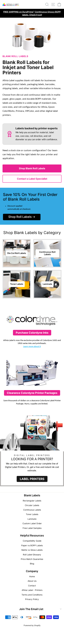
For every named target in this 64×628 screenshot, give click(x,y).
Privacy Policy (32, 599)
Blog (32, 563)
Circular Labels (32, 505)
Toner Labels (32, 514)
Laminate (32, 519)
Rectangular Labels (32, 500)
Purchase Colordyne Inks (32, 332)
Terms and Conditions (32, 595)
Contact (32, 585)
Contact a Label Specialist (32, 178)
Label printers (32, 479)
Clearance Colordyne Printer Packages (32, 392)
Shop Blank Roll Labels (32, 168)
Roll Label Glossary (32, 554)
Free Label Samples (32, 528)
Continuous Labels (32, 510)
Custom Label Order (32, 523)
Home (32, 576)
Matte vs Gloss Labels (32, 550)
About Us (32, 581)
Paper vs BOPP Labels (32, 545)
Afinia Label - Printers (32, 590)
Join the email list (31, 609)
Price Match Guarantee (32, 559)
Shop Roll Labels (20, 217)
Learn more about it (32, 346)
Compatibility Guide (32, 541)
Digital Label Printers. (15, 467)
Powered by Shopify (32, 625)
